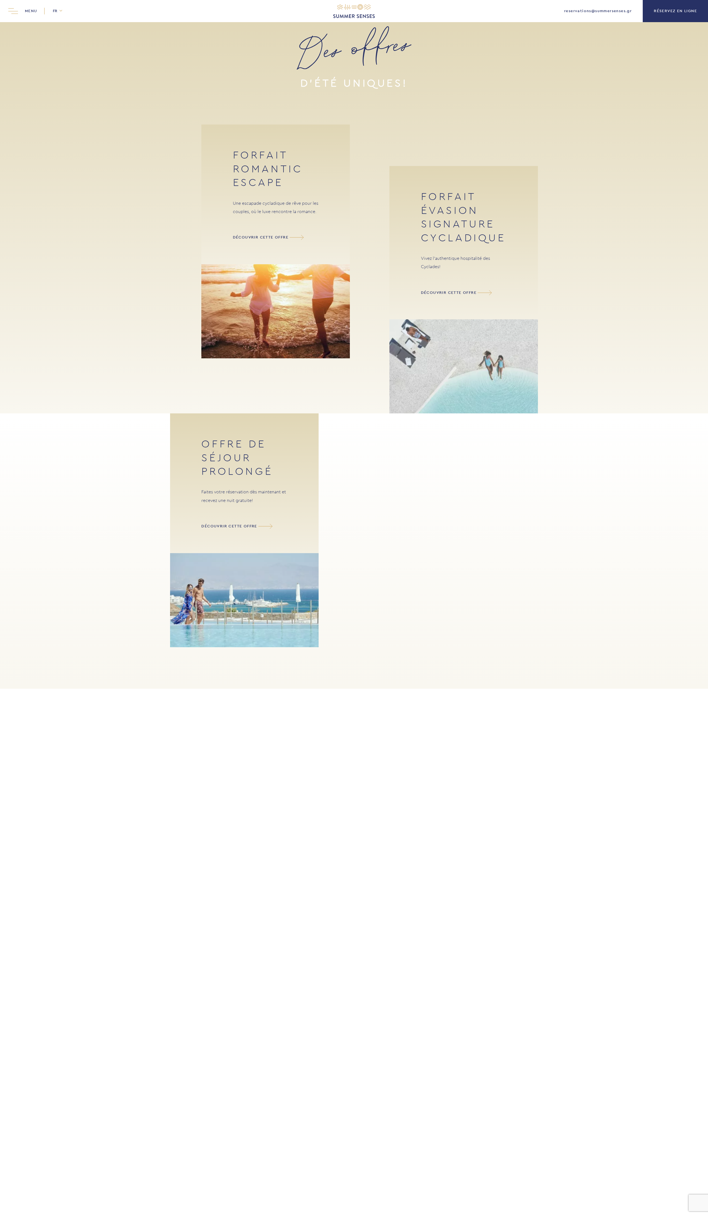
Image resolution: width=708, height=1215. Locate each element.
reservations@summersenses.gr (598, 11)
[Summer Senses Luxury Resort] (354, 11)
